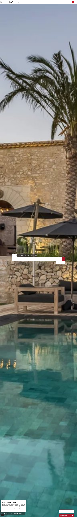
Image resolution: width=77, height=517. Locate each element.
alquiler (20, 255)
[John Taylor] (9, 2)
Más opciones (60, 262)
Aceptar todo (22, 510)
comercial (26, 255)
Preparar (14, 510)
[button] (2, 514)
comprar (14, 255)
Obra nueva (34, 255)
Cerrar (5, 510)
